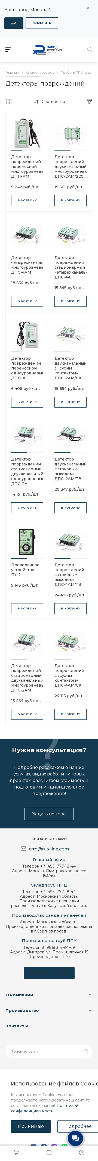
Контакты (16, 1025)
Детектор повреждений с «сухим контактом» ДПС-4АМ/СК (69, 675)
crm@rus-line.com (49, 849)
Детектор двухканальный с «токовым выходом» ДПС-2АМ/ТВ (70, 469)
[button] (16, 150)
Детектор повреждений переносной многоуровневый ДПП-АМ (29, 166)
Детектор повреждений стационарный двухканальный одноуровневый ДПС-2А (28, 471)
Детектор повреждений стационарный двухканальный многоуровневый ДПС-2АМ (29, 678)
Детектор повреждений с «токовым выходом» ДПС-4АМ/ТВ (69, 574)
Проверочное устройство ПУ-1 (25, 569)
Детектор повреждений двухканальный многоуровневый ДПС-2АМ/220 (72, 166)
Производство (22, 1010)
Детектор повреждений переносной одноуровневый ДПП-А (28, 368)
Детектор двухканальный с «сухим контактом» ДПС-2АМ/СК (70, 368)
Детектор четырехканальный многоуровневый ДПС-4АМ (31, 265)
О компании (19, 994)
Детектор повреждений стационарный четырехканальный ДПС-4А (74, 267)
